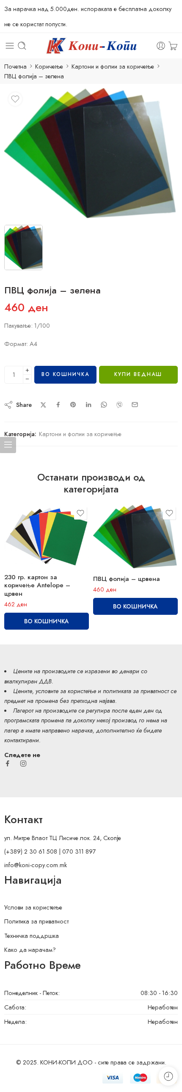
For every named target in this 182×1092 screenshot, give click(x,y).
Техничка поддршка (31, 935)
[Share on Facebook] (58, 404)
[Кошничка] (173, 46)
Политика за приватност (36, 921)
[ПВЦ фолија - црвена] (135, 537)
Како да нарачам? (30, 949)
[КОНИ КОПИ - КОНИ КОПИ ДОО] (90, 45)
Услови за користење (33, 907)
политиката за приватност (136, 690)
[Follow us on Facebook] (7, 763)
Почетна (15, 66)
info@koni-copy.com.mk (35, 864)
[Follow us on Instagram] (23, 763)
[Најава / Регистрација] (161, 46)
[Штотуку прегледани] (168, 1076)
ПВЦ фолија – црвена (126, 578)
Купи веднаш (138, 374)
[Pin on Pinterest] (73, 404)
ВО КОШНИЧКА (65, 374)
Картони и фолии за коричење (113, 66)
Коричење (49, 66)
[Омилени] (15, 99)
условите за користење (66, 690)
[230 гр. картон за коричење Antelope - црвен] (46, 536)
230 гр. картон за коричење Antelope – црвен (37, 585)
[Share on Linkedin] (88, 404)
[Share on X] (43, 405)
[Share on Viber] (119, 404)
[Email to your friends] (134, 404)
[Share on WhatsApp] (104, 404)
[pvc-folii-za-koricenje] (91, 153)
